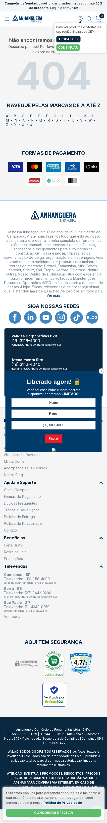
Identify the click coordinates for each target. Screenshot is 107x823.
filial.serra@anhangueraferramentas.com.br (30, 596)
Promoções (13, 558)
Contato (10, 530)
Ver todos (12, 616)
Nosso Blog (13, 475)
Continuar (68, 47)
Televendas (15, 566)
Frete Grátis (13, 545)
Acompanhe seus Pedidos (25, 468)
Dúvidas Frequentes (20, 503)
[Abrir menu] (7, 19)
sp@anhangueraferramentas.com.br (26, 610)
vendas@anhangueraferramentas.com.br (36, 344)
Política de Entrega (19, 517)
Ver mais (53, 295)
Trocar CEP (68, 39)
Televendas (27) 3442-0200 (27, 593)
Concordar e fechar (53, 813)
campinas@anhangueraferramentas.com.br (30, 582)
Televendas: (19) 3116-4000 (27, 579)
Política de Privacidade (23, 523)
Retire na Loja (15, 552)
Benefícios (14, 538)
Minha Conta (14, 461)
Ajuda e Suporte (20, 482)
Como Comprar (16, 490)
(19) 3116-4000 (25, 340)
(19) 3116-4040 (25, 364)
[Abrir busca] (89, 19)
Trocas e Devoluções (22, 510)
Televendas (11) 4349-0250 (27, 607)
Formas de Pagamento (22, 496)
